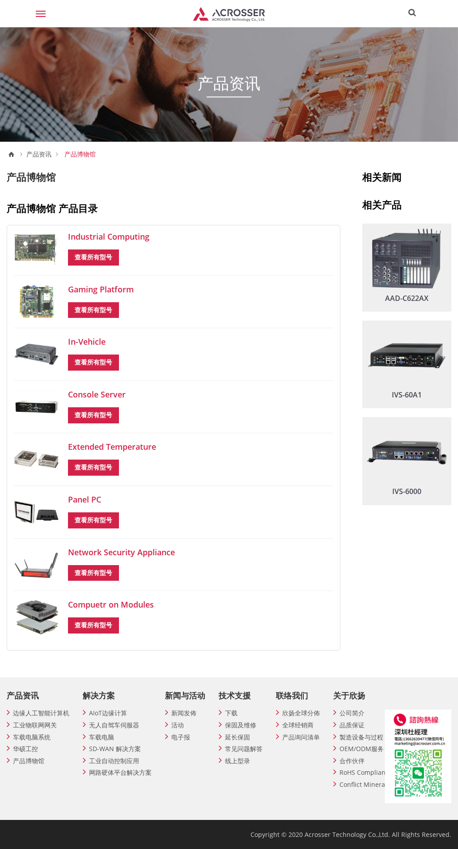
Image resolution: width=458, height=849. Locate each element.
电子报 (180, 737)
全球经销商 (298, 725)
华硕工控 (25, 748)
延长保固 (237, 737)
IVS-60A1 (407, 395)
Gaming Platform (101, 289)
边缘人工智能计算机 (41, 713)
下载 (231, 713)
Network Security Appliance (121, 552)
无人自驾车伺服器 (114, 725)
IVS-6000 (406, 491)
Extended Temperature (112, 446)
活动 (177, 725)
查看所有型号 (93, 257)
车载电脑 (101, 737)
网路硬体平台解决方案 (120, 772)
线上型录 (237, 760)
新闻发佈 (183, 713)
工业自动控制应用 (114, 760)
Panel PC (84, 499)
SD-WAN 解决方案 (115, 748)
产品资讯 (38, 154)
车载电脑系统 (32, 737)
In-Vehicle (87, 341)
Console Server (97, 394)
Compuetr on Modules (111, 604)
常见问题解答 (244, 748)
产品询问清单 (301, 737)
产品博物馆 (28, 760)
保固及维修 (240, 725)
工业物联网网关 (35, 725)
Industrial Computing (108, 236)
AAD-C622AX (406, 298)
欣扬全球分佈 (301, 713)
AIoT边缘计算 (108, 713)
